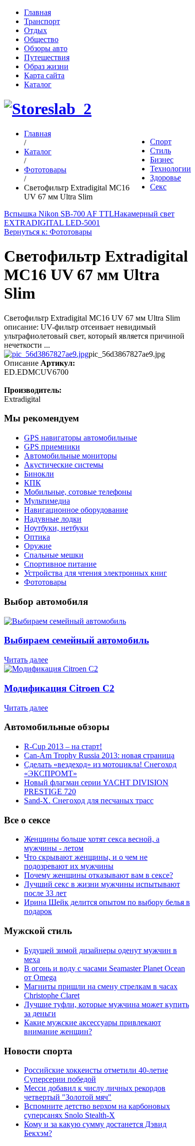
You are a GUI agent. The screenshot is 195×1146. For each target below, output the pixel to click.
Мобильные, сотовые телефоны (78, 492)
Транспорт (42, 21)
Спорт (161, 141)
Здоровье (165, 177)
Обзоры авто (46, 48)
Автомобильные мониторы (70, 455)
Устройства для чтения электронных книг (95, 573)
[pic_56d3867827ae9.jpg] (46, 354)
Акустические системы (64, 465)
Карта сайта (44, 75)
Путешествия (47, 57)
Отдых (35, 30)
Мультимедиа (47, 501)
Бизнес (162, 159)
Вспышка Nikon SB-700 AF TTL (59, 213)
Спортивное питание (60, 564)
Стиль (160, 150)
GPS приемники (52, 446)
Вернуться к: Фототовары (48, 231)
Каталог (38, 84)
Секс (158, 186)
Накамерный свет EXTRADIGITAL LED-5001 (89, 218)
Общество (41, 39)
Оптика (37, 537)
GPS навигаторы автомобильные (80, 437)
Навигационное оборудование (76, 510)
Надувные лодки (53, 519)
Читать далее (26, 659)
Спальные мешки (54, 555)
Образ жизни (46, 66)
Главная (37, 12)
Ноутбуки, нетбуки (56, 528)
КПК (32, 483)
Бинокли (39, 474)
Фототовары (45, 169)
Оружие (38, 546)
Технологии (170, 168)
